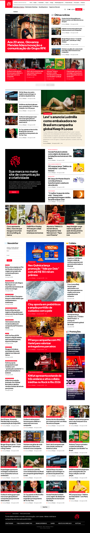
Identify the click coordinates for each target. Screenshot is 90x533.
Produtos (83, 2)
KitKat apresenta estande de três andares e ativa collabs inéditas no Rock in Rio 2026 (44, 379)
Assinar (9, 260)
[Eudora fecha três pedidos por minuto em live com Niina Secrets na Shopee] (56, 21)
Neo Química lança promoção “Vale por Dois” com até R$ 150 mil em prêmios (43, 270)
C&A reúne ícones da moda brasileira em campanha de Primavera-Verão (14, 325)
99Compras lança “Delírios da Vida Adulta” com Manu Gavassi (59, 168)
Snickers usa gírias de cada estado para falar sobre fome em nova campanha (72, 50)
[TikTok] (72, 9)
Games (46, 2)
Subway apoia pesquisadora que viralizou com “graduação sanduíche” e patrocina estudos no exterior (14, 368)
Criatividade (41, 2)
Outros (7, 265)
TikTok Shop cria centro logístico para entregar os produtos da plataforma (27, 94)
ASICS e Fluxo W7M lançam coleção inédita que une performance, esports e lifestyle (13, 338)
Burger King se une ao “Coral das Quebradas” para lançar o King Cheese (71, 40)
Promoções (76, 2)
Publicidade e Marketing (54, 164)
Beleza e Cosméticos (34, 300)
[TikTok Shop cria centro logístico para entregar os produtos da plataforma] (11, 96)
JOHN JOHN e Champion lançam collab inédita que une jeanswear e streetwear (14, 299)
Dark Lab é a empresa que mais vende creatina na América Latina (35, 73)
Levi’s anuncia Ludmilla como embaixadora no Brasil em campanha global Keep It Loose (60, 123)
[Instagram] (71, 9)
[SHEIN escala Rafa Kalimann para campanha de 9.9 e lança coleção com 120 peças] (11, 108)
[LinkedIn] (74, 9)
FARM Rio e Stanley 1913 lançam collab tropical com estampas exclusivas (35, 229)
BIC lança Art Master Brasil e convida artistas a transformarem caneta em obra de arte (59, 182)
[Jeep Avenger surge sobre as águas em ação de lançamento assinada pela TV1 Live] (75, 215)
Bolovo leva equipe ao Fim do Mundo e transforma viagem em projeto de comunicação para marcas (14, 271)
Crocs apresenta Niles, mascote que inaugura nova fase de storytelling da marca (14, 230)
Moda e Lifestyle (68, 2)
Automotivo (8, 347)
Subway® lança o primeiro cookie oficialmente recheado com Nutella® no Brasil (54, 73)
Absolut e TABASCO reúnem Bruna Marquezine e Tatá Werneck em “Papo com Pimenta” (55, 230)
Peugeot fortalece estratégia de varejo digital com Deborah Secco (12, 352)
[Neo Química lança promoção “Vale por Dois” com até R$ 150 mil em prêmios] (45, 252)
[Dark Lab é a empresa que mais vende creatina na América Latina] (35, 63)
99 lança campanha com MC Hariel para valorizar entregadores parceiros (44, 343)
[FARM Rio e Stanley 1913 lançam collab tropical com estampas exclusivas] (35, 215)
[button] (83, 9)
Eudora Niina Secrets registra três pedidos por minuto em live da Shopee (14, 312)
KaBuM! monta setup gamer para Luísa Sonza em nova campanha (72, 29)
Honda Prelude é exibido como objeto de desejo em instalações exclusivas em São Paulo (60, 155)
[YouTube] (69, 9)
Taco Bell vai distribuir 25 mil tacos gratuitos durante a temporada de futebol (75, 393)
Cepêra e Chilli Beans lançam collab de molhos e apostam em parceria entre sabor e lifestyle (75, 262)
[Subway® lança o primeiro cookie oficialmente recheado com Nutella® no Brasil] (55, 63)
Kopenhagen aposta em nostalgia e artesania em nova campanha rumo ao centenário (74, 73)
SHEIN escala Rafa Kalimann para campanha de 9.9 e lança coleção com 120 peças (28, 106)
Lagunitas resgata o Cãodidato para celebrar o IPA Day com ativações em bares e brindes (75, 347)
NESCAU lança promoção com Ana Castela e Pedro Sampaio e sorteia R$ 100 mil (75, 369)
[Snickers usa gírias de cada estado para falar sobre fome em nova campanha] (56, 51)
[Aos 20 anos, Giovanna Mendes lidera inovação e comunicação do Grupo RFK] (27, 26)
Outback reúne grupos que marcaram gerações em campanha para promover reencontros (28, 119)
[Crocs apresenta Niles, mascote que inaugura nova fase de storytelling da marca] (15, 215)
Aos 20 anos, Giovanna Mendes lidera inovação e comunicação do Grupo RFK (26, 45)
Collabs (35, 2)
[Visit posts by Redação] (1, 425)
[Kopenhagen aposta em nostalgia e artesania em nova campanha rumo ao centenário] (75, 63)
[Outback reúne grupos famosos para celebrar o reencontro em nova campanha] (15, 63)
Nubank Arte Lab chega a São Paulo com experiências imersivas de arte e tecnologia (14, 286)
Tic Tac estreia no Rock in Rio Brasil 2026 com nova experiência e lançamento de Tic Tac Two (28, 132)
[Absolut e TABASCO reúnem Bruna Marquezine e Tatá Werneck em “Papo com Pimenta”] (55, 215)
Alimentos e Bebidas (76, 442)
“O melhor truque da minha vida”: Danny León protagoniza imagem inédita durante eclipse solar (59, 196)
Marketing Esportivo (59, 2)
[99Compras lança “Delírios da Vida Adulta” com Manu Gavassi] (78, 168)
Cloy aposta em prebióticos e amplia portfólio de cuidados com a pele (44, 307)
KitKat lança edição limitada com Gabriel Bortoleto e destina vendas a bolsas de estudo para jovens (14, 384)
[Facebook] (67, 9)
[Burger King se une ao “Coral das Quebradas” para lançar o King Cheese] (56, 41)
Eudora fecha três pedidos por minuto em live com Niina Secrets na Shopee (72, 20)
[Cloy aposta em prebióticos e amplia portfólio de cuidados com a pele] (45, 291)
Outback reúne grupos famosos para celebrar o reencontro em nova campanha (15, 73)
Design (51, 2)
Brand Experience (53, 149)
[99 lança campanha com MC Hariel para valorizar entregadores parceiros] (45, 327)
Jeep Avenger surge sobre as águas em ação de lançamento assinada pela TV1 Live (75, 230)
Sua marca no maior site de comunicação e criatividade (24, 174)
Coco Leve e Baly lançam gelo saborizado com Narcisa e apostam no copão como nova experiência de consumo (74, 290)
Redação (67, 24)
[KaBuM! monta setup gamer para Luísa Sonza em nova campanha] (56, 31)
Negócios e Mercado (7, 416)
